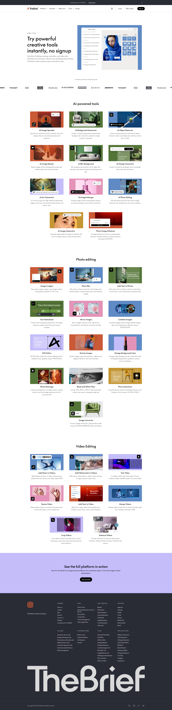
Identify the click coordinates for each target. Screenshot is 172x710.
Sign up (141, 8)
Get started (86, 580)
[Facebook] (129, 705)
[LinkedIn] (134, 705)
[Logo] (30, 605)
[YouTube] (143, 705)
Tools (34, 33)
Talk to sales (129, 8)
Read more (92, 2)
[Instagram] (138, 705)
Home (29, 33)
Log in (120, 8)
